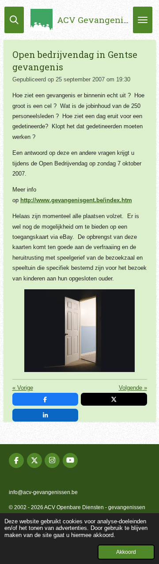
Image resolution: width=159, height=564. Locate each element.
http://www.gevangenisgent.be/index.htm (76, 200)
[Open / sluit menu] (142, 20)
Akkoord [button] (126, 552)
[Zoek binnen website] (14, 20)
